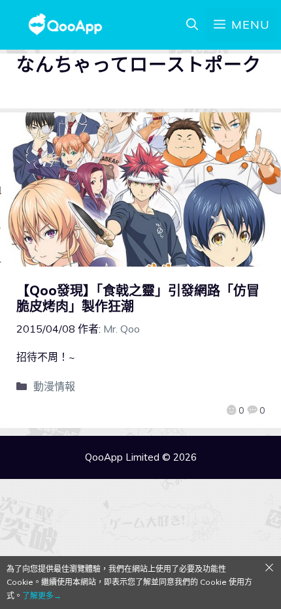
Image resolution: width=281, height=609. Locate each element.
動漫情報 (54, 386)
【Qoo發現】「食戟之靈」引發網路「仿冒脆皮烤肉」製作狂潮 (137, 298)
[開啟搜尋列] (192, 25)
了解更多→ (41, 596)
